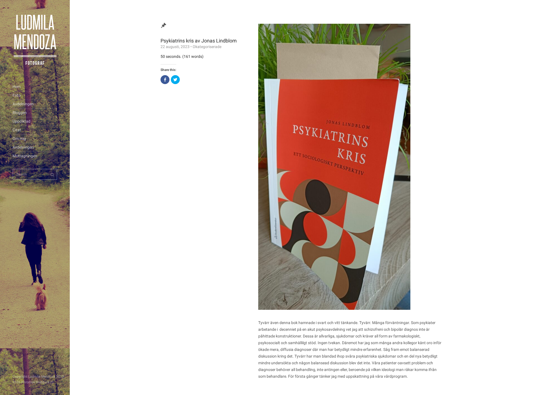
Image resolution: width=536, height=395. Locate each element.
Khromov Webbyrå (35, 382)
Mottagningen (25, 156)
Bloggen (20, 112)
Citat (17, 130)
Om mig (19, 138)
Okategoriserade (207, 46)
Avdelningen (23, 104)
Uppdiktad (21, 121)
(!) (51, 382)
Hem (17, 86)
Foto (17, 95)
